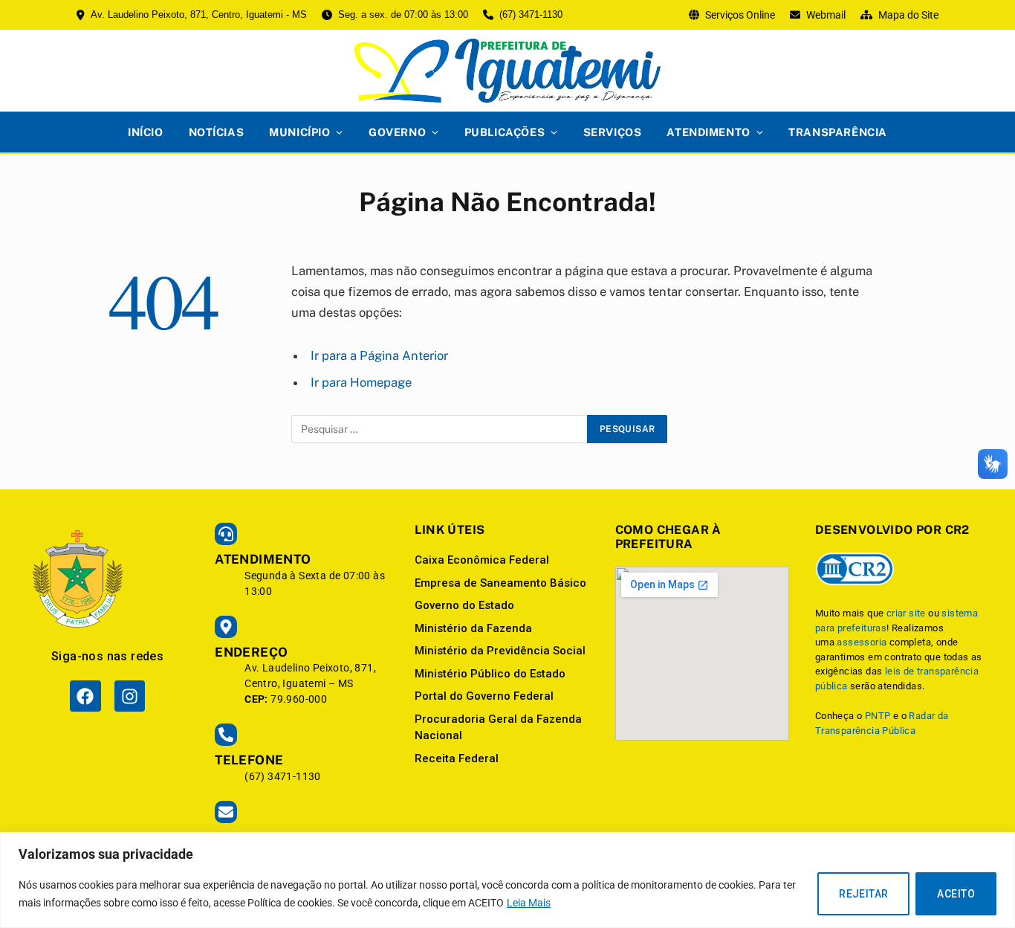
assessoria (861, 642)
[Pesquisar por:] (439, 429)
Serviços (612, 132)
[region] (507, 880)
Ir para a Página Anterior (379, 355)
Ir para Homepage (361, 382)
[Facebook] (85, 695)
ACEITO (956, 894)
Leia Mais (529, 903)
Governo (397, 132)
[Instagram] (129, 695)
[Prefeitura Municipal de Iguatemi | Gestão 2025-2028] (507, 71)
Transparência (837, 132)
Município (299, 132)
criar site (906, 613)
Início (145, 132)
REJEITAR (863, 894)
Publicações (504, 132)
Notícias (216, 132)
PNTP (878, 715)
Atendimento (708, 132)
